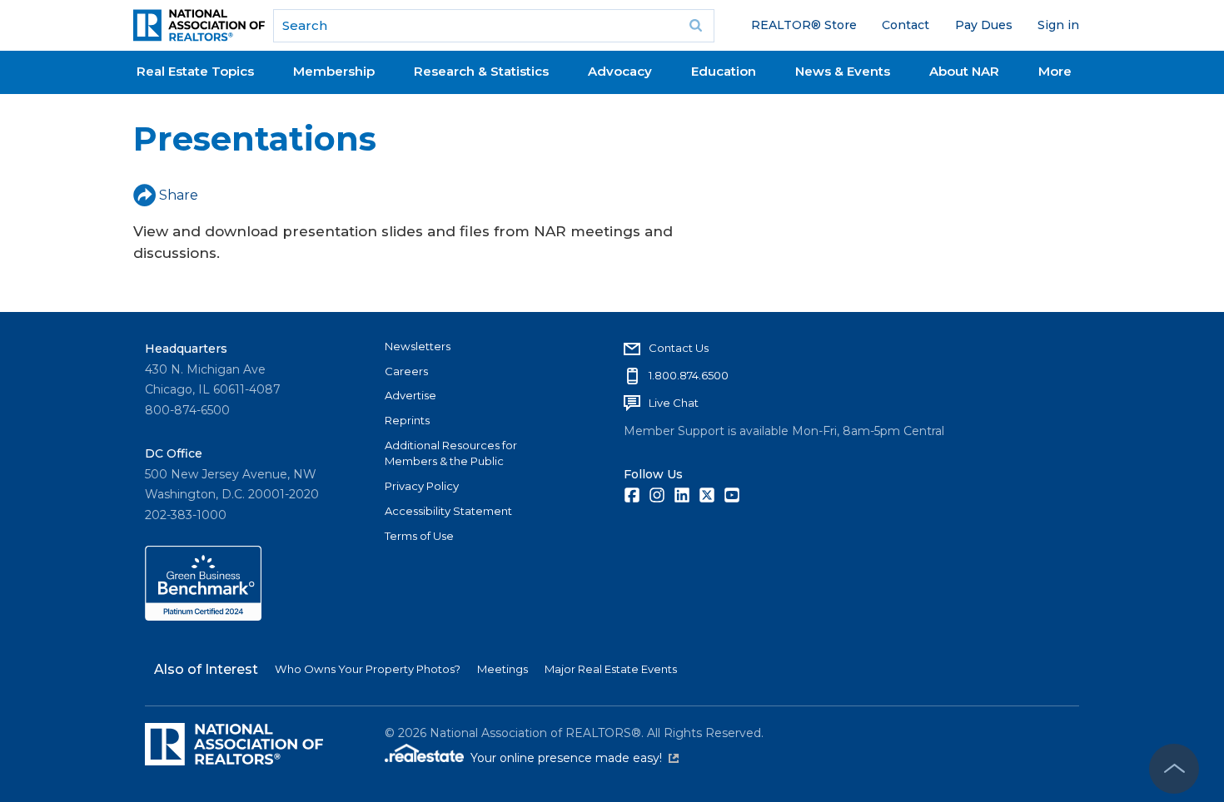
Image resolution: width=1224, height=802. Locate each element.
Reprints (407, 420)
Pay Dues (984, 24)
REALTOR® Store (804, 24)
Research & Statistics (481, 71)
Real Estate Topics (195, 71)
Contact (905, 24)
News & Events (842, 71)
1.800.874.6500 (689, 375)
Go (696, 25)
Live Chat (674, 402)
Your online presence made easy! (574, 757)
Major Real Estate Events (611, 669)
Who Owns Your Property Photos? (367, 669)
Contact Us (679, 347)
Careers (406, 371)
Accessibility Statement (448, 510)
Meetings (502, 669)
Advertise (410, 395)
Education (723, 71)
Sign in (1058, 24)
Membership (334, 71)
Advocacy (620, 71)
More (1055, 71)
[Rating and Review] (203, 616)
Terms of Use (419, 535)
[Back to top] (1174, 769)
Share (178, 195)
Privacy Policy (422, 486)
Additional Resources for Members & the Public (451, 453)
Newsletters (417, 346)
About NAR (964, 71)
